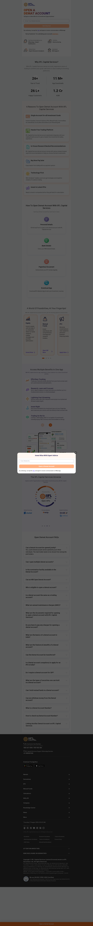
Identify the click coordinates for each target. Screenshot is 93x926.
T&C (34, 470)
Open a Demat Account (46, 466)
